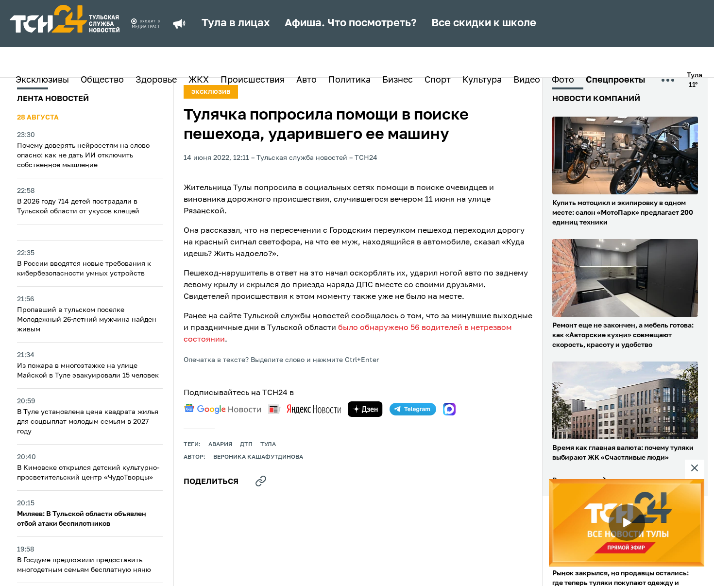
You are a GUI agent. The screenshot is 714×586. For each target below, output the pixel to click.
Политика (349, 80)
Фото (563, 80)
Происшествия (253, 80)
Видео (526, 80)
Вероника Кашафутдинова (258, 457)
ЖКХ (198, 80)
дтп (246, 445)
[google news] (222, 409)
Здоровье (156, 80)
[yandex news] (304, 409)
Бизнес (397, 80)
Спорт (438, 80)
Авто (306, 80)
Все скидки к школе (483, 23)
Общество (102, 80)
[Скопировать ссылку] (261, 481)
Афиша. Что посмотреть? (351, 23)
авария (220, 445)
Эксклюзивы (42, 80)
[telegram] (413, 409)
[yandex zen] (365, 409)
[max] (449, 409)
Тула (268, 445)
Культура (482, 80)
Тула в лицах (236, 23)
